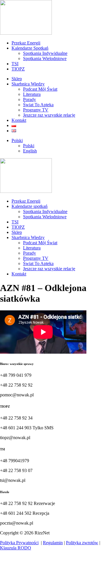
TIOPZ (18, 68)
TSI (15, 63)
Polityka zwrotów (82, 542)
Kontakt (19, 120)
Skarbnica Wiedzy (28, 83)
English (30, 150)
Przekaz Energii (26, 42)
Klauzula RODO (15, 547)
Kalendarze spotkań (30, 206)
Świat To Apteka (38, 104)
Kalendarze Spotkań (30, 48)
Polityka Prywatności (19, 542)
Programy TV (35, 109)
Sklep (17, 78)
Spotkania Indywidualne (45, 53)
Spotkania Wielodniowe (45, 58)
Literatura (32, 94)
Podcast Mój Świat (40, 89)
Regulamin (53, 542)
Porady (29, 99)
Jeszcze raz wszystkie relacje (49, 115)
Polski (17, 140)
